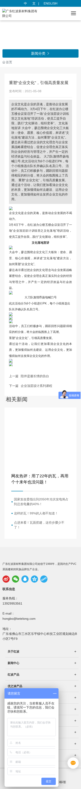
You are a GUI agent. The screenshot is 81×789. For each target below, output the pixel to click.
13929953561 (12, 603)
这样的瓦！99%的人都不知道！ (36, 513)
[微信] (15, 579)
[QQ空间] (34, 579)
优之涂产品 (15, 686)
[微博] (6, 579)
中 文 (30, 3)
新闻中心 (13, 663)
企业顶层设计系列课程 (36, 386)
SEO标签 (59, 782)
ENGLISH (50, 3)
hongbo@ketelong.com (19, 618)
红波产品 (13, 674)
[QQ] (25, 579)
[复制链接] (43, 579)
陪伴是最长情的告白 (35, 376)
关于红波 (13, 651)
